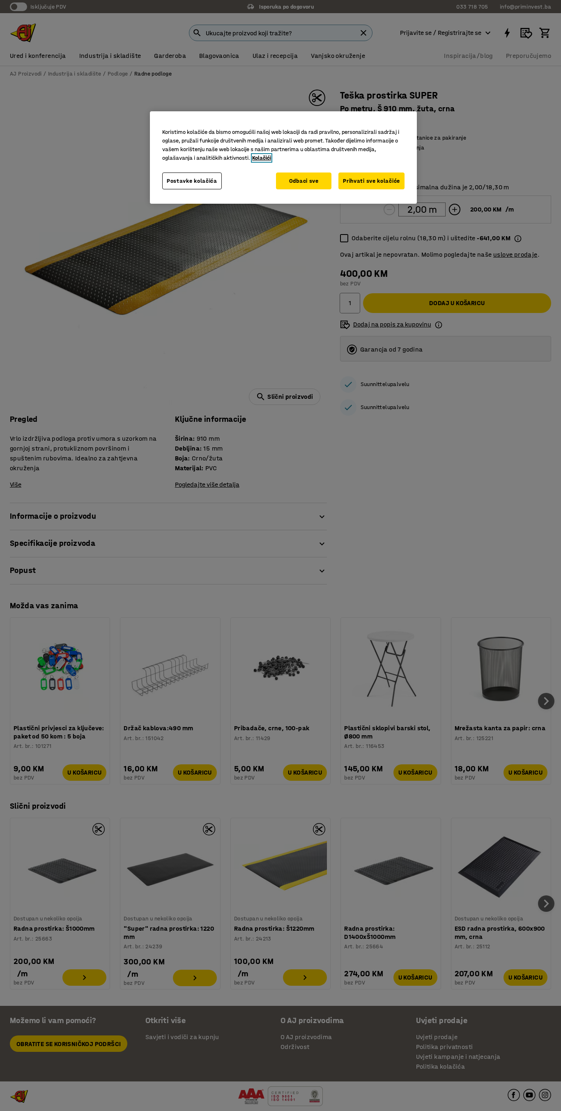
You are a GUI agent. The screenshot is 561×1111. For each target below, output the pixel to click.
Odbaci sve (304, 180)
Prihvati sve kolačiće (371, 180)
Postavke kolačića (192, 180)
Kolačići (261, 157)
